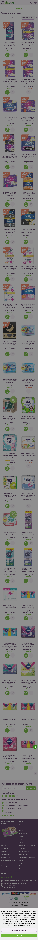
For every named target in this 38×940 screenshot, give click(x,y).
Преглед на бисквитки (19, 930)
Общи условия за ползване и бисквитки (19, 925)
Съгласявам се (19, 935)
